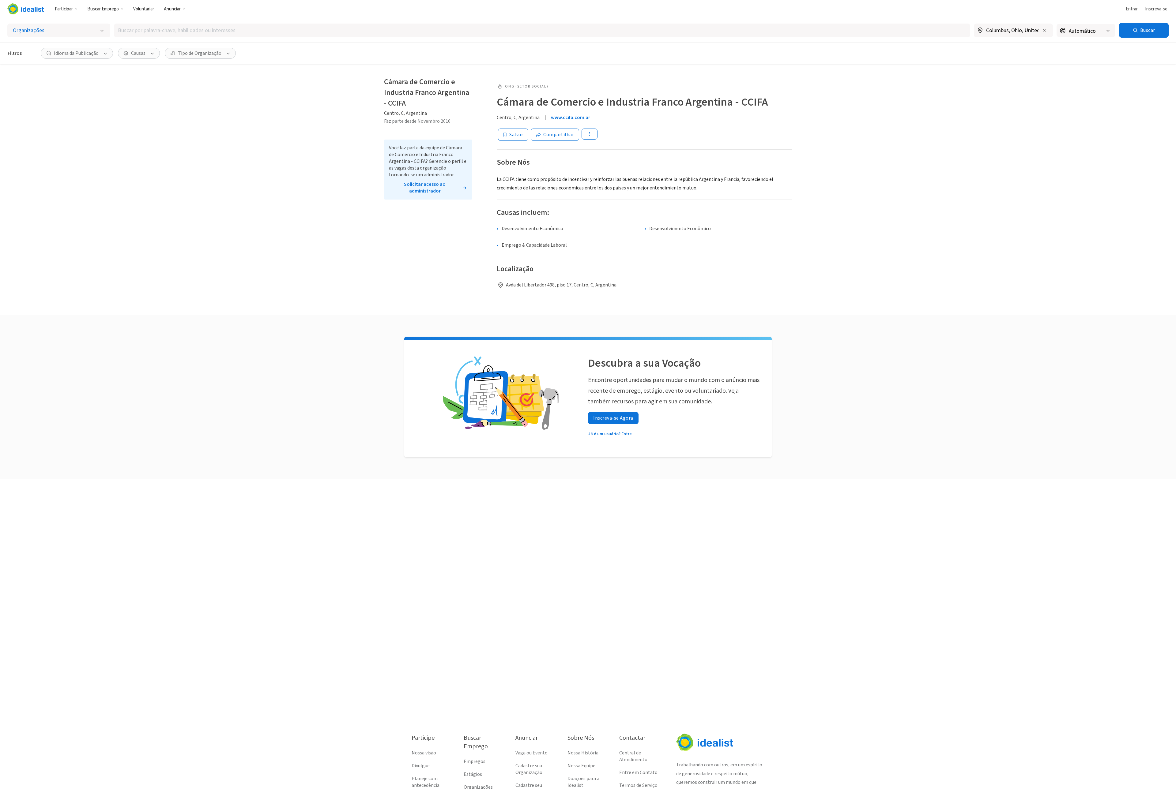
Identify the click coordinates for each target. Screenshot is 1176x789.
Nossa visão (424, 753)
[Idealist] (25, 8)
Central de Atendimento (633, 756)
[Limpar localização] (1044, 30)
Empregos (474, 761)
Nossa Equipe (581, 765)
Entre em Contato (638, 772)
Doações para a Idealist (583, 782)
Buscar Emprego (103, 9)
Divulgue (421, 765)
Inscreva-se (1156, 9)
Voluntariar (143, 9)
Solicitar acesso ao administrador (425, 187)
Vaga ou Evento (531, 753)
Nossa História (582, 753)
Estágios (473, 774)
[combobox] (542, 30)
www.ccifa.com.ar (570, 117)
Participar (64, 9)
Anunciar (172, 9)
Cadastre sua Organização (528, 769)
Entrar (1132, 9)
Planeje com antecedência (425, 782)
